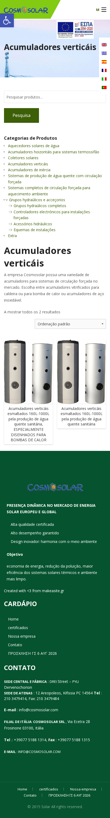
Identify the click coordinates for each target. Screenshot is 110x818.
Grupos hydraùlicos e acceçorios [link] (37, 199)
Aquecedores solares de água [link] (33, 145)
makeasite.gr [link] (53, 596)
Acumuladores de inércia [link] (29, 169)
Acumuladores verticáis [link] (28, 163)
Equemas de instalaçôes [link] (35, 229)
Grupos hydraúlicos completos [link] (40, 205)
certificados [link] (18, 633)
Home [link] (13, 624)
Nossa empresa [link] (22, 642)
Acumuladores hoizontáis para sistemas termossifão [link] (53, 151)
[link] (7, 20)
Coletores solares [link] (23, 157)
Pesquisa (21, 115)
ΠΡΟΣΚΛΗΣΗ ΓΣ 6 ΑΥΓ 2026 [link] (32, 659)
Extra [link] (12, 235)
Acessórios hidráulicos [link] (33, 223)
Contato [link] (15, 650)
